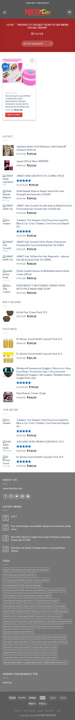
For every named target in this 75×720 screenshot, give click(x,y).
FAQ (58, 711)
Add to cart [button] (13, 115)
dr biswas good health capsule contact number (26, 580)
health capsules (60, 611)
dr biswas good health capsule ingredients (24, 590)
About (18, 711)
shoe (36, 652)
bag (5, 569)
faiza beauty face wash (47, 600)
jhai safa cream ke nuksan (49, 626)
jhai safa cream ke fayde (59, 621)
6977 (14, 516)
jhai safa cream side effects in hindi (50, 642)
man (54, 647)
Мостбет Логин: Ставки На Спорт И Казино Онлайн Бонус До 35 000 (41, 538)
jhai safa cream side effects (17, 642)
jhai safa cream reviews (54, 637)
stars (44, 652)
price (28, 652)
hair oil (45, 611)
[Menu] (5, 12)
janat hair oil (9, 621)
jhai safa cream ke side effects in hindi (22, 637)
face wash (52, 590)
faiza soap (60, 606)
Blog (40, 711)
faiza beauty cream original (37, 595)
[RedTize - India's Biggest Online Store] (37, 12)
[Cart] (69, 12)
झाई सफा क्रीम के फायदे (33, 662)
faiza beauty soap (12, 606)
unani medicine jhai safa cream (41, 657)
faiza (62, 590)
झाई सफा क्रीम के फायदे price (56, 662)
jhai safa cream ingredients (32, 621)
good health (9, 611)
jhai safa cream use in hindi (16, 647)
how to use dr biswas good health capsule (24, 616)
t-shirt (53, 652)
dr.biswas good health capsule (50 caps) (29, 569)
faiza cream (29, 606)
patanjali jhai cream (13, 652)
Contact (50, 711)
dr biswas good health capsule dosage (22, 585)
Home (10, 24)
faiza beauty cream (13, 595)
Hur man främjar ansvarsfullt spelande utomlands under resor (41, 527)
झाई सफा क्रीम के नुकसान (13, 662)
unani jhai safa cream (14, 657)
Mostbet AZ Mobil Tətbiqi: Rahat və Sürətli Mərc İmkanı (38, 549)
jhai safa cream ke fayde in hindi (19, 626)
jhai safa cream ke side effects (18, 631)
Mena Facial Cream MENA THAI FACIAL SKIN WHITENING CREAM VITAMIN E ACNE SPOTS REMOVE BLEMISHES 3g (17, 101)
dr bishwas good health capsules (19, 575)
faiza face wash (45, 606)
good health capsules (29, 611)
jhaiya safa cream (41, 647)
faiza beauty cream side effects (18, 600)
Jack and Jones (54, 616)
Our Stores (30, 711)
